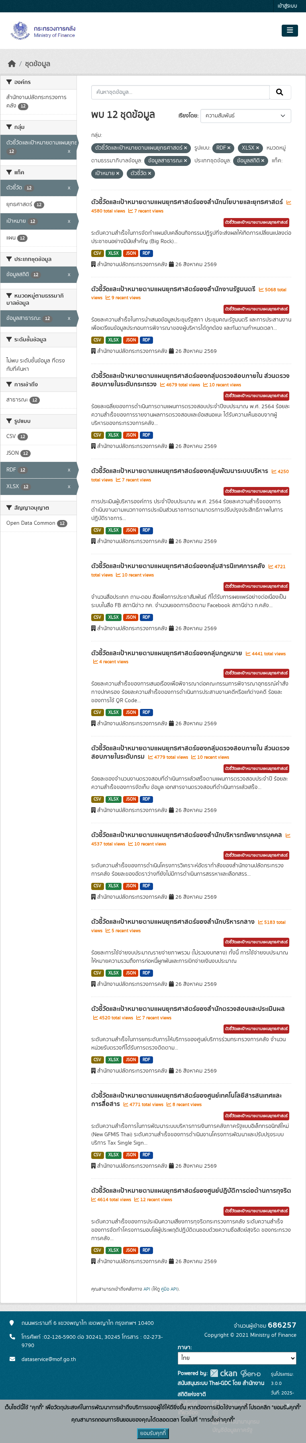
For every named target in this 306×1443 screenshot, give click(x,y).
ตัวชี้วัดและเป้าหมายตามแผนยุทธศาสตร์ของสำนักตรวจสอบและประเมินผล (188, 1009)
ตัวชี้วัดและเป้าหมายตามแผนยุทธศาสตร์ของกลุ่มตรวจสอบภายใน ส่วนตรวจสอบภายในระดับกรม (190, 752)
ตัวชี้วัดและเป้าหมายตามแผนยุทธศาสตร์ (256, 222)
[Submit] (280, 92)
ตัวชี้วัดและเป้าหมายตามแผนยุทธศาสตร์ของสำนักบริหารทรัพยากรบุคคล (187, 835)
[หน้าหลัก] (12, 64)
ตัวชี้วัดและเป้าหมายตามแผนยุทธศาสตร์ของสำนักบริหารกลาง (173, 922)
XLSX (113, 253)
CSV (97, 253)
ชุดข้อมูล (37, 64)
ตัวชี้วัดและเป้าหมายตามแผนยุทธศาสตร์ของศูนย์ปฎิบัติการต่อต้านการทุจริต (191, 1191)
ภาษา (184, 1347)
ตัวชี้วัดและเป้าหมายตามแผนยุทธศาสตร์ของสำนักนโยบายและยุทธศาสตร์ (187, 202)
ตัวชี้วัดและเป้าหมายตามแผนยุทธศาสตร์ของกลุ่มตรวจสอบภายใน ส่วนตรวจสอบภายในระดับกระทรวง (190, 380)
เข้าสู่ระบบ (287, 6)
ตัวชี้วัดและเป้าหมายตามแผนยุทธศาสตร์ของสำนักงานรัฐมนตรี (174, 289)
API (146, 1289)
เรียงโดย (187, 116)
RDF (146, 253)
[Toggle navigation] (290, 31)
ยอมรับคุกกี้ (153, 1433)
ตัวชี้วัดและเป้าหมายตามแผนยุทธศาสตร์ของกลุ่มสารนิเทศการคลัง (179, 566)
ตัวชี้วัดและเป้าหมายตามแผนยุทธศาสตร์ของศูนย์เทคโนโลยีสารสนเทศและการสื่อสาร (186, 1100)
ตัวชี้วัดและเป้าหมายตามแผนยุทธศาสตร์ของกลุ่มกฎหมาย (167, 653)
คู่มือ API (169, 1289)
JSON (131, 253)
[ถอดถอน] (185, 148)
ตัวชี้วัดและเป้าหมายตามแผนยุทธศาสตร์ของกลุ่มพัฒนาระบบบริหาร (180, 471)
